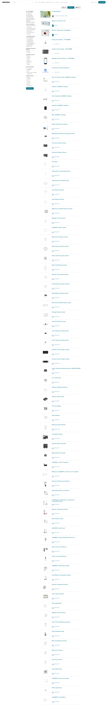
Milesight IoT (57, 81)
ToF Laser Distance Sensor (59, 143)
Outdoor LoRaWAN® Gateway (60, 86)
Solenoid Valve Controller (59, 443)
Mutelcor (56, 25)
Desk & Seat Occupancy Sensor (60, 256)
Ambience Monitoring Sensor (60, 387)
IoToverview (57, 44)
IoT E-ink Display (56, 406)
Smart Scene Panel (57, 659)
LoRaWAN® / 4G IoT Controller (60, 462)
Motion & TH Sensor (57, 650)
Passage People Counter (58, 312)
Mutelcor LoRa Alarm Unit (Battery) (61, 30)
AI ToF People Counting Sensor (60, 331)
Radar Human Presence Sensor (60, 246)
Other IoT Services (30, 19)
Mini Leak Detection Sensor (59, 641)
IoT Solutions (29, 12)
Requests (28, 20)
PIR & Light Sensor (57, 688)
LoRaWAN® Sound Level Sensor (60, 678)
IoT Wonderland (56, 11)
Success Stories (30, 18)
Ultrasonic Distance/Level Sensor (61, 481)
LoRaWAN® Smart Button (58, 697)
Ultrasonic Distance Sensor (59, 152)
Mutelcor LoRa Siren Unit (58, 21)
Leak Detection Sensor (58, 190)
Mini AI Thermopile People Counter (61, 302)
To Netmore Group (48, 2)
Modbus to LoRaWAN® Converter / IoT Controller (65, 472)
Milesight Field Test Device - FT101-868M (63, 58)
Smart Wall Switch (57, 603)
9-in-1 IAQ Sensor (56, 378)
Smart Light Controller (58, 594)
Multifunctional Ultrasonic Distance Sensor (63, 133)
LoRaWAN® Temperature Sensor (60, 565)
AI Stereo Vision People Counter (60, 349)
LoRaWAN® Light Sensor (58, 528)
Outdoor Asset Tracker (58, 396)
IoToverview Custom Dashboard (60, 68)
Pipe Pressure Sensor (57, 519)
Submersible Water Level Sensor (60, 490)
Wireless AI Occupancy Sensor (60, 274)
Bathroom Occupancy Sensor (60, 237)
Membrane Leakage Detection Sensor (62, 209)
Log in (95, 2)
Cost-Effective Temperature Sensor (61, 575)
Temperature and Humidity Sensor (61, 171)
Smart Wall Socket (57, 669)
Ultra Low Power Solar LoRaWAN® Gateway (64, 77)
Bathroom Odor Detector (59, 425)
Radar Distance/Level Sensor (60, 124)
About (36, 2)
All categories (29, 11)
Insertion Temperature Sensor (60, 584)
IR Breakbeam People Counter (60, 293)
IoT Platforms (29, 15)
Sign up (92, 2)
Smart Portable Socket (58, 631)
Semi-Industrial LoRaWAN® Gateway (62, 96)
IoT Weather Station (57, 434)
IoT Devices (28, 14)
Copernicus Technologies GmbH (61, 15)
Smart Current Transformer (59, 547)
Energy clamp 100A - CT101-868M (61, 39)
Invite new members (64, 2)
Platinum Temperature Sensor (60, 509)
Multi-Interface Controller (58, 453)
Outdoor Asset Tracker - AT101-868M (62, 49)
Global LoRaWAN (41, 2)
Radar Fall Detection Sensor (59, 265)
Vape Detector (56, 415)
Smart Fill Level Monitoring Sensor (61, 622)
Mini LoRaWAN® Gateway (59, 115)
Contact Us (57, 2)
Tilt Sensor (55, 162)
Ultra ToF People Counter (59, 321)
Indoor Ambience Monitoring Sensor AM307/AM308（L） (66, 369)
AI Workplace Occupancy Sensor (61, 284)
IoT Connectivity (30, 16)
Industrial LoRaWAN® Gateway (60, 105)
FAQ (54, 2)
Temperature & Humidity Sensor (60, 180)
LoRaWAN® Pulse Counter (59, 227)
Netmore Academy (30, 22)
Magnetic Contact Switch (58, 218)
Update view (29, 88)
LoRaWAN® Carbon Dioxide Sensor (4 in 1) (63, 537)
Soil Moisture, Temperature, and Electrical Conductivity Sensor (63, 500)
